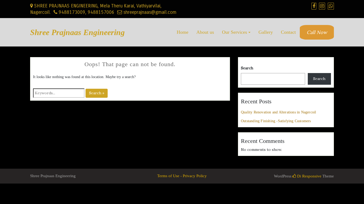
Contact (288, 32)
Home (182, 32)
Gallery (265, 32)
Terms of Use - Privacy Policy (182, 176)
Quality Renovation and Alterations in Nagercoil (278, 112)
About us (205, 32)
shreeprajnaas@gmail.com (149, 12)
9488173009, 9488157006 (85, 12)
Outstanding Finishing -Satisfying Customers (276, 121)
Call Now (317, 32)
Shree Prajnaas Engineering (77, 32)
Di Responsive (308, 176)
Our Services (234, 32)
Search (247, 68)
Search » (96, 93)
